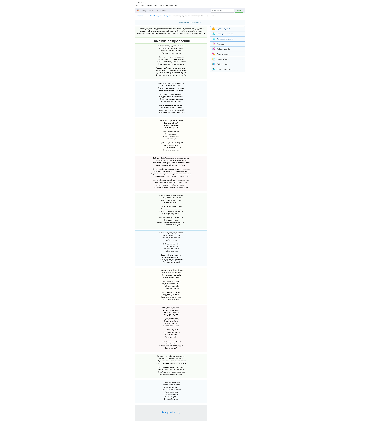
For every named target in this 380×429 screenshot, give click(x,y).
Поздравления (140, 16)
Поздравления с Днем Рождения (154, 11)
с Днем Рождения (155, 16)
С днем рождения (223, 29)
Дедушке (167, 16)
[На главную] (138, 11)
